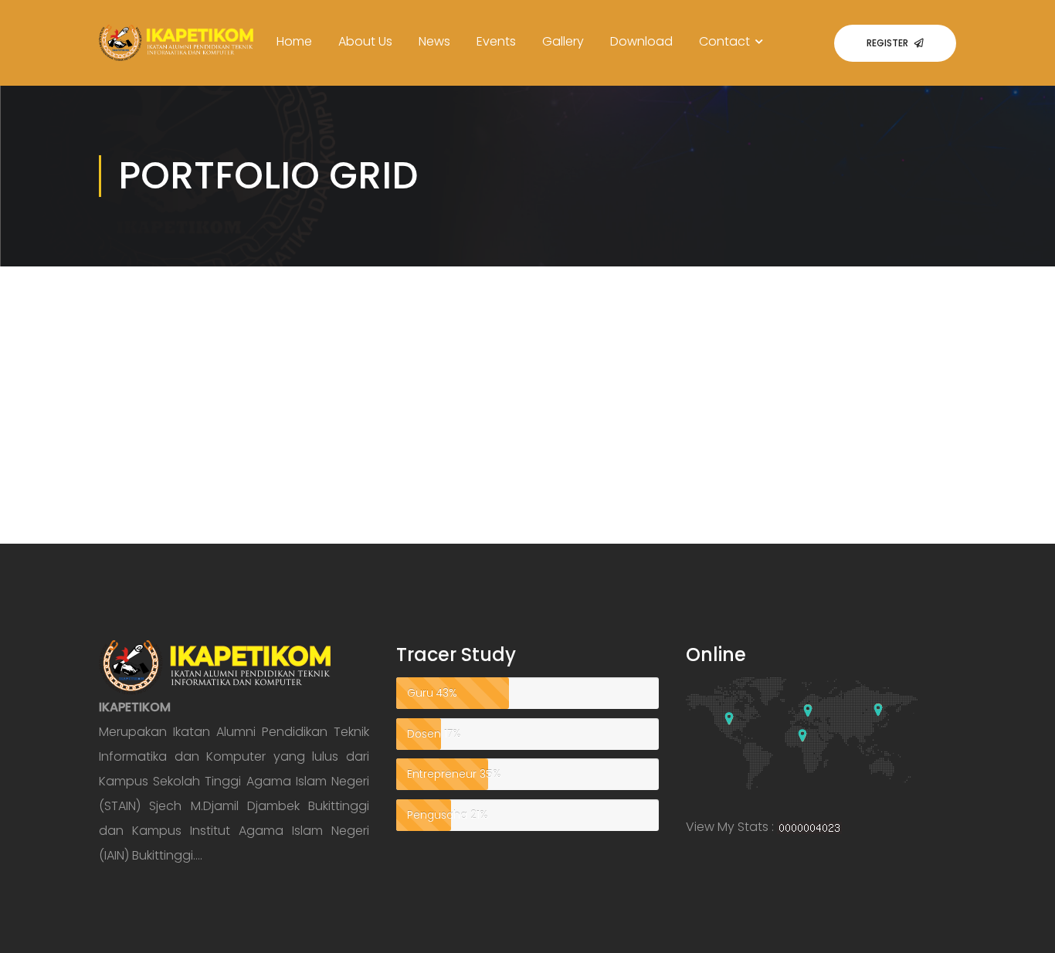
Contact (724, 41)
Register (887, 42)
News (434, 41)
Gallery (563, 41)
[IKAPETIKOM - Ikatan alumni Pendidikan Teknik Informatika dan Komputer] (176, 55)
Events (496, 41)
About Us (365, 41)
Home (294, 41)
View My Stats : (730, 827)
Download (641, 41)
